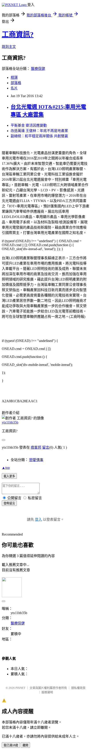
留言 (45, 447)
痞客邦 (36, 447)
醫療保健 (38, 69)
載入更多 (9, 476)
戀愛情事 (36, 460)
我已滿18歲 (11, 745)
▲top (6, 467)
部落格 (16, 83)
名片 (14, 88)
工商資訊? (18, 34)
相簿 (14, 77)
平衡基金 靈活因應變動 (29, 125)
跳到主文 (9, 47)
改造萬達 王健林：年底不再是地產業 (39, 131)
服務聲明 (47, 692)
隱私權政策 (78, 687)
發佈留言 (9, 503)
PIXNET (20, 687)
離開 (25, 745)
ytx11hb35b (10, 422)
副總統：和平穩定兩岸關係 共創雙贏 (39, 136)
